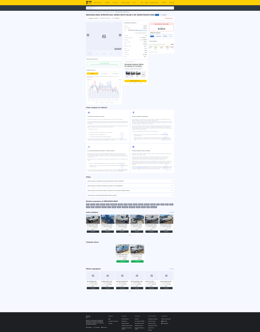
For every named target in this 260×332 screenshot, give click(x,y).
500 (97, 204)
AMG (108, 204)
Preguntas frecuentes (152, 318)
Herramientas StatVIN (139, 321)
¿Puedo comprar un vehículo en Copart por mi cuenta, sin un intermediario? (105, 185)
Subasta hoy (124, 321)
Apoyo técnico (151, 327)
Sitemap (150, 330)
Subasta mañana (125, 323)
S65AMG (153, 204)
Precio (92, 73)
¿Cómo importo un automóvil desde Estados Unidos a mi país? (102, 195)
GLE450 (104, 207)
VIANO (135, 204)
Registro (164, 2)
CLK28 (143, 207)
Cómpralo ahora (125, 318)
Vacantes (110, 323)
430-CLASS (125, 207)
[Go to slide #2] (96, 53)
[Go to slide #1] (89, 53)
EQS (92, 207)
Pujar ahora (93, 231)
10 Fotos (118, 48)
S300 (171, 204)
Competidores (115, 73)
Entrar (170, 2)
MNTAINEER (113, 204)
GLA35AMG (132, 207)
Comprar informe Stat (141, 32)
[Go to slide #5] (118, 53)
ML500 (114, 207)
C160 (119, 207)
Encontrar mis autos (134, 80)
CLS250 (140, 204)
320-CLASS (154, 207)
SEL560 (120, 204)
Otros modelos (104, 73)
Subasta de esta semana (127, 325)
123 (158, 204)
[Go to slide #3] (104, 53)
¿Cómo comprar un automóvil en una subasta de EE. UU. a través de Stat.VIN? (105, 181)
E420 (162, 204)
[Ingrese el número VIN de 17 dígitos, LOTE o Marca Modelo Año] (172, 8)
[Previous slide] (88, 35)
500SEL (92, 204)
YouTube (105, 327)
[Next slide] (120, 35)
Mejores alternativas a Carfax (139, 328)
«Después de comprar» (141, 167)
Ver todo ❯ (171, 212)
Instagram (90, 327)
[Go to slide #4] (111, 53)
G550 (130, 204)
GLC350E (98, 207)
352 (88, 204)
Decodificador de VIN (139, 323)
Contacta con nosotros (113, 321)
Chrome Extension (167, 318)
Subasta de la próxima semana (126, 328)
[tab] (129, 235)
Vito (148, 207)
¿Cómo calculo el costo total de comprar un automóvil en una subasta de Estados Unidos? (108, 190)
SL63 (126, 204)
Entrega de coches (139, 325)
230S (88, 207)
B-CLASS (147, 204)
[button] (91, 8)
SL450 (138, 207)
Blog (134, 2)
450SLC (102, 204)
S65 (167, 204)
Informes (137, 318)
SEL (109, 207)
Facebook (97, 327)
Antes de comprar (152, 323)
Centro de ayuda (151, 321)
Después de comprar (152, 325)
